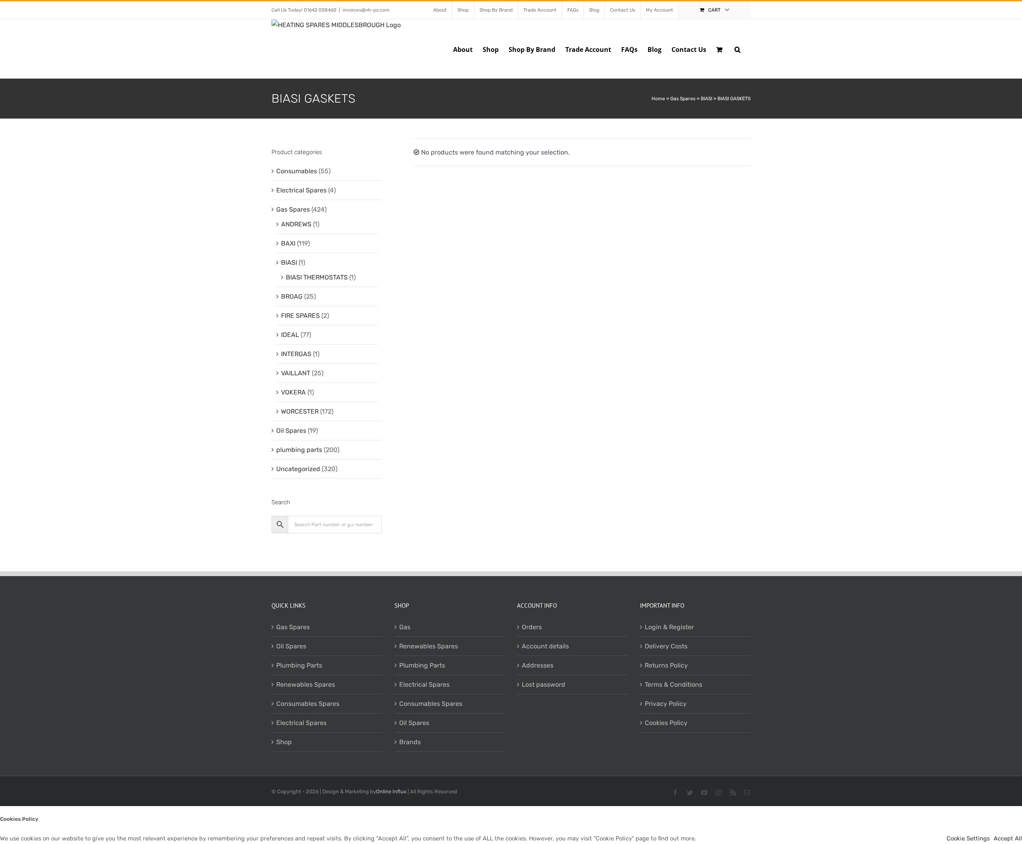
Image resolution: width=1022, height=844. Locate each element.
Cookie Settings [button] (968, 838)
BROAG (292, 296)
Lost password (543, 684)
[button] (738, 48)
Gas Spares (682, 98)
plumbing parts (299, 450)
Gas (404, 627)
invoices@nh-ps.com (366, 10)
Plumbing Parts (299, 665)
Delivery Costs (666, 646)
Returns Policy (666, 665)
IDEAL (290, 335)
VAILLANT (295, 373)
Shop (284, 742)
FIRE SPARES (300, 315)
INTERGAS (296, 354)
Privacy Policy (666, 703)
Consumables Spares (307, 703)
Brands (410, 742)
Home (658, 98)
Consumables (296, 171)
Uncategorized (298, 469)
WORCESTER (300, 411)
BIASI (706, 98)
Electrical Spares (301, 190)
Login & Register (669, 627)
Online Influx (391, 791)
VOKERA (293, 392)
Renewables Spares (305, 684)
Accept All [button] (1008, 838)
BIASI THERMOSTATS (317, 277)
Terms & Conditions (673, 684)
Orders (532, 627)
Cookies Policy (666, 723)
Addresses (537, 665)
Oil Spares (291, 430)
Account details (545, 646)
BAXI (288, 243)
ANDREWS (296, 224)
